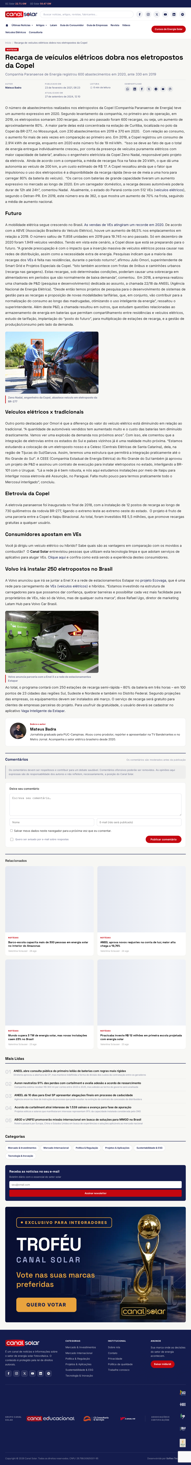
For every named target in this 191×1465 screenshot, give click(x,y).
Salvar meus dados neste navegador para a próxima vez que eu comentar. (62, 831)
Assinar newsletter (96, 1193)
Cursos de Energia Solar (168, 29)
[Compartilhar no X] (149, 89)
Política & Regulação (87, 1147)
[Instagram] (148, 14)
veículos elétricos (169, 190)
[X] (156, 14)
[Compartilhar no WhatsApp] (128, 89)
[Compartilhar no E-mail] (163, 89)
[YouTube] (165, 14)
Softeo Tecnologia (176, 1458)
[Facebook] (139, 14)
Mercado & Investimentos (22, 1147)
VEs (30, 260)
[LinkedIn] (173, 14)
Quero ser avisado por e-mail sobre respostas (42, 839)
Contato (112, 1353)
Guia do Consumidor (72, 25)
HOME (7, 26)
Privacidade (115, 1358)
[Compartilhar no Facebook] (142, 89)
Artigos (40, 25)
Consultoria (35, 32)
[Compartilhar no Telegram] (156, 89)
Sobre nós (114, 1347)
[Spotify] (182, 14)
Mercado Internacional (56, 1147)
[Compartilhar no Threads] (170, 89)
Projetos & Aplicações (117, 1147)
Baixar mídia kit (162, 1364)
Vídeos (126, 25)
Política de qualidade (120, 1364)
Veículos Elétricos (15, 32)
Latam (53, 25)
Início (8, 42)
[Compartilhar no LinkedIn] (135, 89)
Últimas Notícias (21, 25)
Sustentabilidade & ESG (149, 1147)
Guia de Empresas (97, 25)
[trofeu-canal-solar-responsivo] (95, 1264)
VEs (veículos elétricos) (69, 586)
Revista (115, 25)
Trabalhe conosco (118, 1369)
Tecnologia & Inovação (20, 1155)
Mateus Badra (13, 87)
